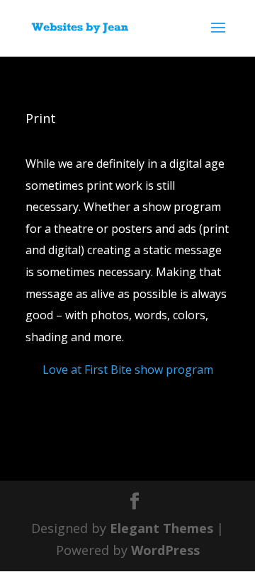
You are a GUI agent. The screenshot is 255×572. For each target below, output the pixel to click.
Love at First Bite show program (127, 369)
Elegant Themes (161, 528)
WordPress (165, 550)
